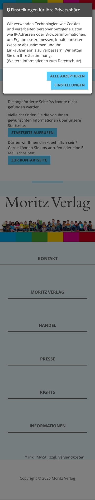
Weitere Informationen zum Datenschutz (44, 60)
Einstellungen (69, 84)
